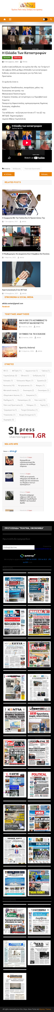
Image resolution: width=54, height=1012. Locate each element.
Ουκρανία (31, 395)
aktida (24, 62)
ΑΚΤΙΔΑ (17, 371)
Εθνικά (25, 376)
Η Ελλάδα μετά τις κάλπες (10, 174)
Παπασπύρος (24, 400)
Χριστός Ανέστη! (27, 347)
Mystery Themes (45, 1009)
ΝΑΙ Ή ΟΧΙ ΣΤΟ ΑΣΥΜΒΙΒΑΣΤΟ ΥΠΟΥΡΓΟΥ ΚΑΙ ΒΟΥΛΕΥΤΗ (33, 321)
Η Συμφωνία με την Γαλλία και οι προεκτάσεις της (23, 218)
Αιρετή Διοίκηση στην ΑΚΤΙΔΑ (14, 290)
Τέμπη (44, 405)
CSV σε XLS (42, 559)
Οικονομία (28, 390)
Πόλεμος (31, 405)
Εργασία (41, 381)
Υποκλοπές (9, 415)
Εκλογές (8, 381)
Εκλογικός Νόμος (25, 381)
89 (6, 371)
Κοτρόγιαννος (25, 386)
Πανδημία (9, 400)
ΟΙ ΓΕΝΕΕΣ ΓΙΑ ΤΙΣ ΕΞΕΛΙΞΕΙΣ (32, 334)
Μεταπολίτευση (11, 390)
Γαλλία (46, 371)
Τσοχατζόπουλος (29, 410)
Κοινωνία (7, 57)
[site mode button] (45, 19)
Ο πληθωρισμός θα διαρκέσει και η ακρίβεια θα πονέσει (25, 254)
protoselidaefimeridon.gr (43, 549)
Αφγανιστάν (31, 371)
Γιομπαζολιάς (10, 376)
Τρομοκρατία (10, 410)
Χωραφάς (9, 420)
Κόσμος (40, 386)
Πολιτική (17, 57)
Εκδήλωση (17, 169)
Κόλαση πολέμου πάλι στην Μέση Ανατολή (46, 174)
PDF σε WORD (31, 559)
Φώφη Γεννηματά (27, 415)
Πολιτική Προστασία (32, 169)
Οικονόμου (43, 390)
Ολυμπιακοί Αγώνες (13, 395)
